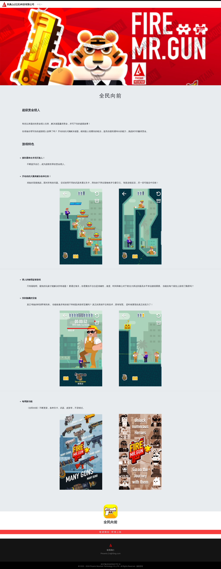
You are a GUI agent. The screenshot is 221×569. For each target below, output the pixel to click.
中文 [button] (39, 4)
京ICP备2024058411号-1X (110, 564)
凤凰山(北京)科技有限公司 (20, 4)
